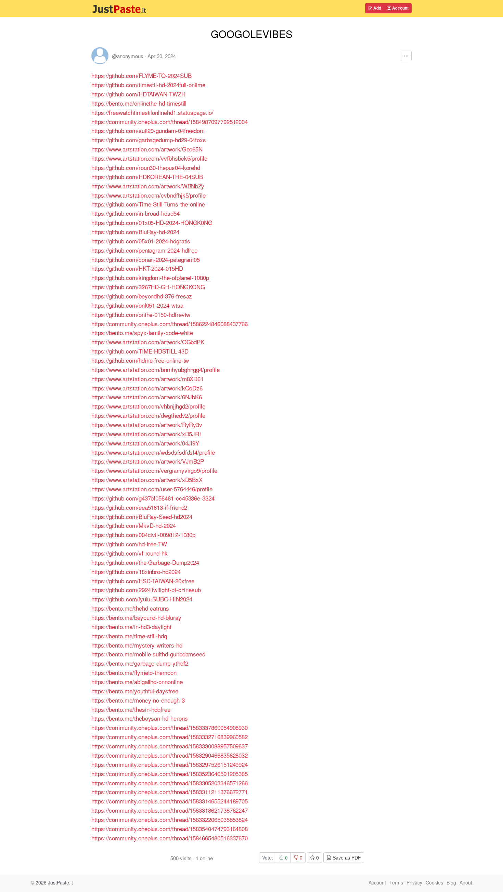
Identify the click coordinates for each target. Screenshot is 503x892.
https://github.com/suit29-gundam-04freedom (148, 130)
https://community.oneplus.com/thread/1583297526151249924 (169, 764)
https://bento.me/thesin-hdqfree (130, 709)
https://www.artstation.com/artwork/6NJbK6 (146, 396)
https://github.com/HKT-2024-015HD (137, 268)
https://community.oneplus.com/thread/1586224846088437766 (169, 323)
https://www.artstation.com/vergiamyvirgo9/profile (154, 470)
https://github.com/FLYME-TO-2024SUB (141, 75)
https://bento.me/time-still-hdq (129, 635)
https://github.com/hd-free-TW (129, 544)
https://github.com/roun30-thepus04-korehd (145, 167)
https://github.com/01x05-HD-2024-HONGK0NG (151, 222)
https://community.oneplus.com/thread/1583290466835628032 (169, 755)
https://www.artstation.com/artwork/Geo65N (147, 149)
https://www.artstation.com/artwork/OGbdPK (147, 341)
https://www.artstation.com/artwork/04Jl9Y (145, 443)
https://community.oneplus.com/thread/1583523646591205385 (169, 773)
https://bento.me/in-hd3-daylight (131, 626)
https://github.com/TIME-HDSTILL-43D (140, 351)
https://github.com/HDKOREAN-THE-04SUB (147, 176)
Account (400, 8)
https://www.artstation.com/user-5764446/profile (151, 488)
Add (376, 8)
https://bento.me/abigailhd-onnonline (137, 681)
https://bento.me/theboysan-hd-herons (139, 718)
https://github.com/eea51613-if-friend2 (139, 507)
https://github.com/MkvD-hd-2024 (133, 525)
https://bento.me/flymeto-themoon (134, 672)
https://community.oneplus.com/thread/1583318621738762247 (169, 810)
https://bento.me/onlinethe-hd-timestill (138, 103)
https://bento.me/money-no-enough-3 (138, 700)
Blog (451, 882)
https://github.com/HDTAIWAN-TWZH (138, 94)
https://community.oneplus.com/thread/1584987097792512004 (169, 121)
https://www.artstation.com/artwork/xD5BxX (147, 479)
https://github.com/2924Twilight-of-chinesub (146, 589)
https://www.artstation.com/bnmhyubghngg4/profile (155, 369)
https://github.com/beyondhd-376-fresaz (141, 296)
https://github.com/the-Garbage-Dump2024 (145, 562)
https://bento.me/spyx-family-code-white (142, 332)
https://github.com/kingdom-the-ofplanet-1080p (150, 277)
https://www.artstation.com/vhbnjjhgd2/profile (148, 406)
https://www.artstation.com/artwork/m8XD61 (147, 378)
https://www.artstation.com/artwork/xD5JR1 (146, 433)
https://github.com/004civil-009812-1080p (143, 534)
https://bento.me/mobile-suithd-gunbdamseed (148, 654)
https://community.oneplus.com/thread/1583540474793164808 (169, 828)
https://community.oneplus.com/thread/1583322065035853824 (169, 819)
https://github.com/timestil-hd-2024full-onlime (148, 84)
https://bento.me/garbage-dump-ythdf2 (139, 663)
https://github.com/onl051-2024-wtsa (137, 305)
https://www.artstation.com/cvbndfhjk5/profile (148, 195)
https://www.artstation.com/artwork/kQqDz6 (147, 388)
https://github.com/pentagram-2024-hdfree (144, 250)
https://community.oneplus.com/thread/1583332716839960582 (169, 736)
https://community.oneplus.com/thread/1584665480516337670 (169, 838)
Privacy (414, 882)
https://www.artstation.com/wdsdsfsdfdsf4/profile (153, 452)
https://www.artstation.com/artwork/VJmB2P (147, 461)
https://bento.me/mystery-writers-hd (136, 645)
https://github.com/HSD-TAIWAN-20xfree (142, 580)
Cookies (434, 882)
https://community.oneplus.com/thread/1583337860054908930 (169, 727)
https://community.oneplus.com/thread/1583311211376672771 (169, 791)
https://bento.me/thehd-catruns (130, 608)
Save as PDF (346, 857)
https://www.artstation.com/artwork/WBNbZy (147, 186)
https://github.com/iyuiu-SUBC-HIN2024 (141, 599)
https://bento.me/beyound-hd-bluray (136, 617)
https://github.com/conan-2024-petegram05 (145, 259)
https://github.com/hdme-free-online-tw (140, 360)
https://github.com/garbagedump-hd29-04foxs (148, 139)
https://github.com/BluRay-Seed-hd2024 (141, 516)
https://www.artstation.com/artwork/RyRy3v (146, 424)
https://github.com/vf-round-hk (129, 553)
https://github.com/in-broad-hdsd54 (135, 213)
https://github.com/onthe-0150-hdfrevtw (140, 314)
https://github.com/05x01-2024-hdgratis (140, 241)
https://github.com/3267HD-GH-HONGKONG (148, 286)
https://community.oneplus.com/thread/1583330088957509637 (169, 746)
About (466, 882)
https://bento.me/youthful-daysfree (134, 691)
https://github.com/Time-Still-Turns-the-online (148, 204)
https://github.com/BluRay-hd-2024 (135, 231)
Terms (396, 882)
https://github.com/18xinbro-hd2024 (136, 571)
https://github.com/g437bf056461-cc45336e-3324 (153, 498)
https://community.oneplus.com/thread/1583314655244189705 (169, 801)
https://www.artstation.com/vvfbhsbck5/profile (149, 158)
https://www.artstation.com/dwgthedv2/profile (148, 415)
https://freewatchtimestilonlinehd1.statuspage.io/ (152, 112)
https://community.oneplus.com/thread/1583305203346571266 (169, 782)
